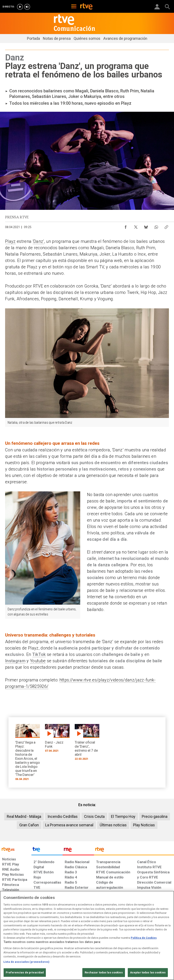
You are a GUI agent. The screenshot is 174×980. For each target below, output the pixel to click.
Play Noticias (144, 825)
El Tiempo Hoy (123, 816)
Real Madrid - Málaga (24, 816)
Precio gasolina (154, 816)
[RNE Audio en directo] (27, 7)
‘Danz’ (38, 241)
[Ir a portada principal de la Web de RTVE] (15, 849)
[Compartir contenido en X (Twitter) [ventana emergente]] (136, 226)
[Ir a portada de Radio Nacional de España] (78, 850)
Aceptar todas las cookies (148, 972)
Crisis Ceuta (94, 816)
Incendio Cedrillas (63, 816)
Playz (10, 241)
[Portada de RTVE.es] (86, 7)
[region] (87, 935)
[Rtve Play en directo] (20, 7)
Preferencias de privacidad (25, 972)
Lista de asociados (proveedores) (26, 961)
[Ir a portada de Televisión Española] (47, 850)
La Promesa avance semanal (69, 825)
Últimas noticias (113, 825)
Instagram (15, 660)
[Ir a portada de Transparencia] (134, 850)
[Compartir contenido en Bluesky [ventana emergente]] (146, 226)
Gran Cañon (29, 825)
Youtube (38, 660)
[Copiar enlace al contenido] (166, 226)
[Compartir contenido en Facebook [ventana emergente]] (126, 226)
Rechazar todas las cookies (103, 972)
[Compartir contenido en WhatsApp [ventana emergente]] (156, 226)
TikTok (39, 654)
